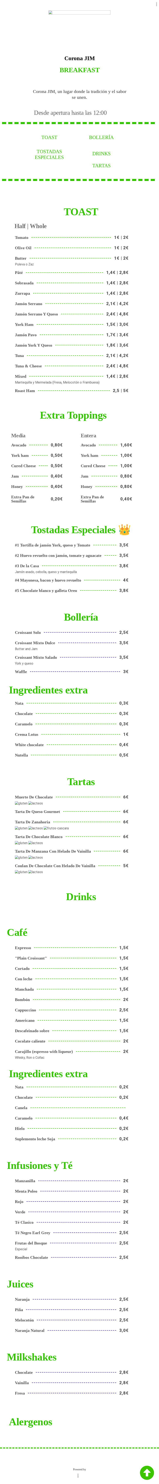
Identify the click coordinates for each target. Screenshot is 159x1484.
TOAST (49, 137)
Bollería (101, 137)
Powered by (79, 1469)
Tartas (101, 165)
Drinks (101, 153)
